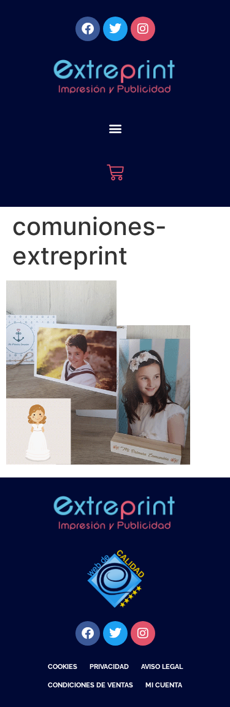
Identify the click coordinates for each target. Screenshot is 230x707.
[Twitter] (115, 29)
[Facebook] (87, 29)
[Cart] (115, 172)
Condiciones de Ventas (90, 685)
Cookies (62, 667)
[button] (115, 128)
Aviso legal (162, 667)
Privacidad (109, 667)
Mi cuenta (163, 685)
